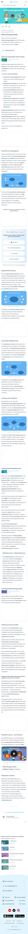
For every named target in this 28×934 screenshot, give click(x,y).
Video (16, 44)
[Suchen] (25, 5)
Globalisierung (9, 557)
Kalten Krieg (19, 309)
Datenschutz (19, 921)
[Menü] (26, 2)
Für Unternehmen (9, 900)
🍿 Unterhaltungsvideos (14, 248)
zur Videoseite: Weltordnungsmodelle (14, 812)
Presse (23, 904)
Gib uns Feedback (20, 923)
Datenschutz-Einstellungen (9, 923)
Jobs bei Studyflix (21, 897)
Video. (22, 744)
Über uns (7, 897)
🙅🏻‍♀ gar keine (14, 242)
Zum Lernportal (9, 881)
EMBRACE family (17, 929)
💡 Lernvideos (14, 253)
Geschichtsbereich (6, 800)
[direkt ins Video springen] (14, 180)
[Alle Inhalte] (2, 2)
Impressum (8, 921)
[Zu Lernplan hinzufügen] (2, 26)
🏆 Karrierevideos (14, 259)
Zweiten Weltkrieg (16, 476)
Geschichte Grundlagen (7, 30)
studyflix (15, 2)
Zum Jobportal (8, 890)
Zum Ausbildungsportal (11, 886)
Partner (23, 900)
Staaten (12, 158)
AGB (14, 921)
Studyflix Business (9, 904)
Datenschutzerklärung (22, 265)
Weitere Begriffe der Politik (7, 32)
